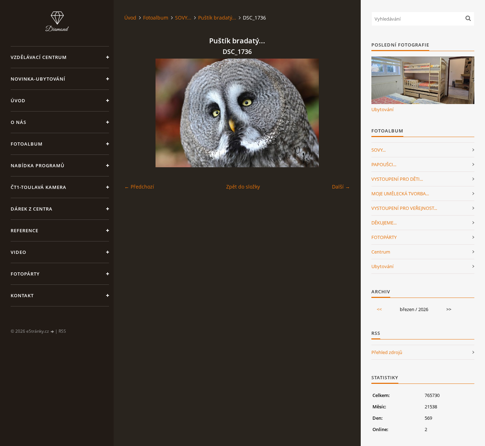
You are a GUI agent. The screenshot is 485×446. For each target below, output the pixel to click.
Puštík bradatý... (217, 17)
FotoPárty (25, 274)
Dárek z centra (32, 209)
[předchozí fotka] (136, 113)
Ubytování (382, 109)
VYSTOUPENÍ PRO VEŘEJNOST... (404, 208)
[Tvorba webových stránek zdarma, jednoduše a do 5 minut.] (52, 331)
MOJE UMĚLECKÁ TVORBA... (400, 193)
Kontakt (22, 295)
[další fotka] (339, 113)
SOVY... (183, 17)
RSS (62, 331)
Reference (24, 230)
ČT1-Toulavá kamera (38, 187)
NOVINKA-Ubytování (38, 79)
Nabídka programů (38, 165)
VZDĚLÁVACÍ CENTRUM (39, 57)
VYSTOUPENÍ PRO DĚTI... (397, 179)
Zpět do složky (243, 186)
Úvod (18, 100)
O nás (18, 122)
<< (379, 309)
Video (18, 252)
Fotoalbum (27, 144)
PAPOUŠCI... (383, 164)
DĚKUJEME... (384, 222)
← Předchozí (139, 186)
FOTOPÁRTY (384, 237)
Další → (341, 186)
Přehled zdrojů (386, 352)
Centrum (380, 252)
